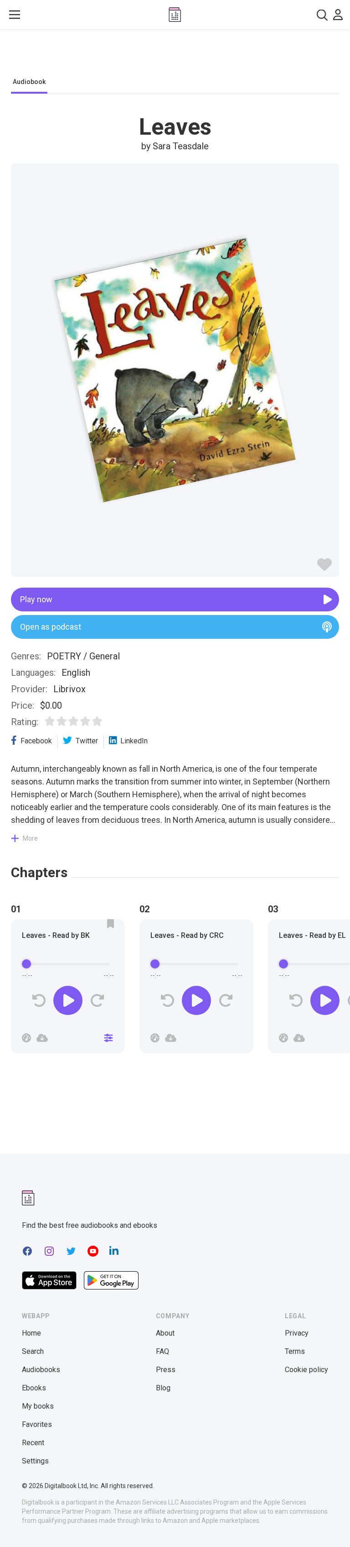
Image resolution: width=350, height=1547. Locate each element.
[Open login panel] (338, 14)
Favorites (37, 1424)
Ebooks (34, 1388)
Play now (36, 599)
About (165, 1333)
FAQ (162, 1351)
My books (38, 1406)
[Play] (68, 1000)
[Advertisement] (175, 55)
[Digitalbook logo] (175, 14)
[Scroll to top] (326, 1523)
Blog (163, 1388)
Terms (295, 1351)
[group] (68, 989)
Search (33, 1351)
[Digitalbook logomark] (28, 1197)
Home (31, 1333)
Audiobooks (41, 1369)
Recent (33, 1442)
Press (165, 1369)
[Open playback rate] (26, 1037)
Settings (35, 1461)
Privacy (297, 1333)
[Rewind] (39, 1001)
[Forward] (97, 1001)
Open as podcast (50, 626)
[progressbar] (67, 963)
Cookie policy (306, 1369)
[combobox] (322, 14)
